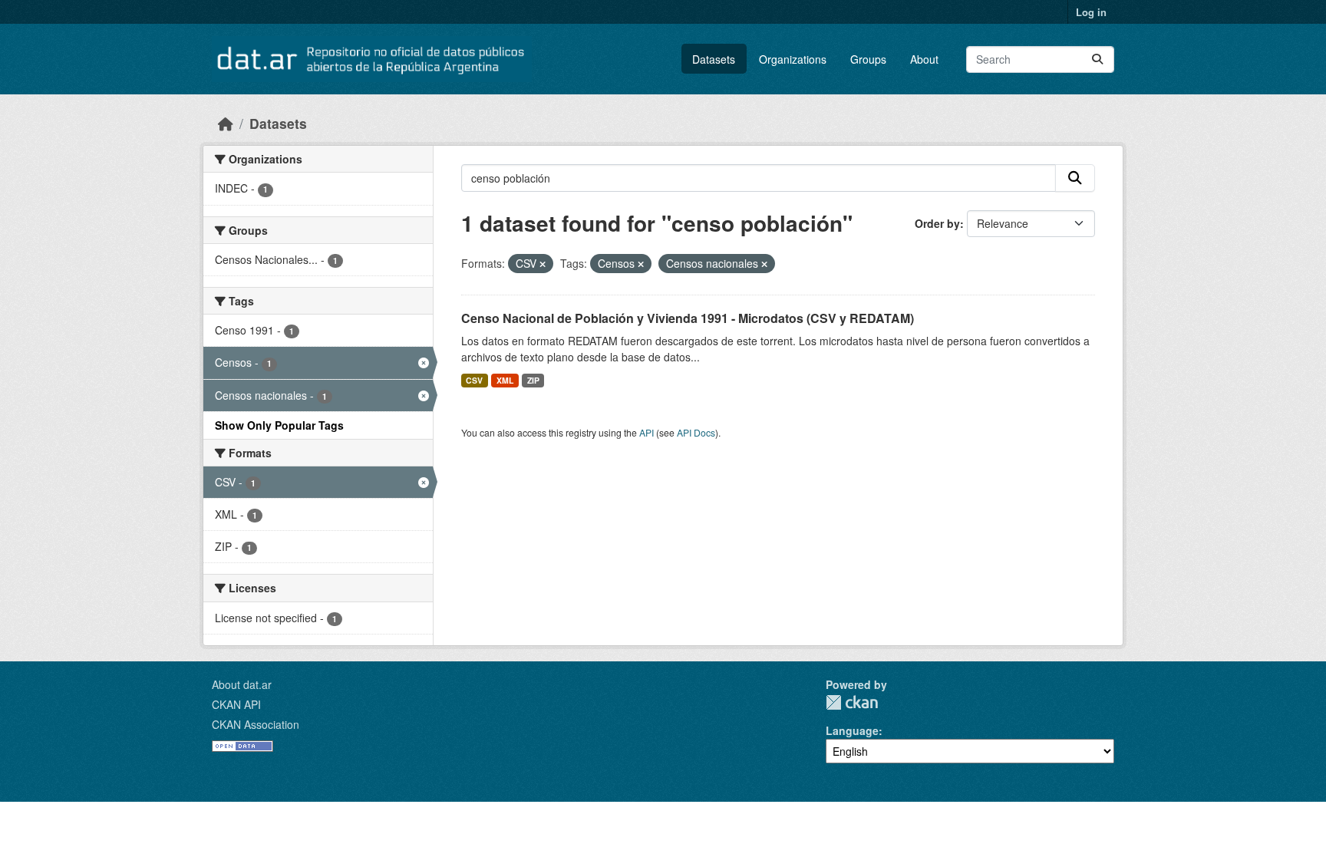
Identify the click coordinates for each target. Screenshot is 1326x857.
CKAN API (236, 704)
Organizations (792, 59)
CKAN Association (255, 724)
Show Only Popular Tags (279, 425)
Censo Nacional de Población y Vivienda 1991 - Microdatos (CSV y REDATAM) (687, 318)
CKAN (852, 702)
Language (852, 730)
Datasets (713, 59)
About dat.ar (242, 684)
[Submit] (1097, 59)
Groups (868, 59)
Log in (1091, 12)
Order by (937, 223)
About (924, 59)
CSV (474, 380)
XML (504, 380)
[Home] (225, 123)
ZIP (533, 380)
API (646, 432)
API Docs (696, 432)
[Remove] (542, 264)
